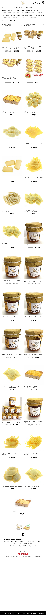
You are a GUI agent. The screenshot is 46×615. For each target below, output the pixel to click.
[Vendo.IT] (23, 553)
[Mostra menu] (3, 3)
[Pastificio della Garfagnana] (23, 3)
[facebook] (23, 535)
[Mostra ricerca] (34, 2)
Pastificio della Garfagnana (14, 556)
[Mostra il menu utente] (38, 2)
